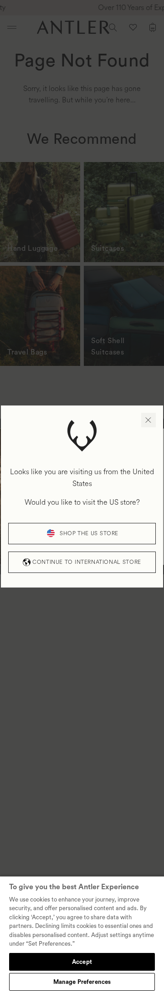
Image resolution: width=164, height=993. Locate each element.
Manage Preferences (82, 982)
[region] (82, 934)
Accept (82, 962)
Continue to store (86, 562)
